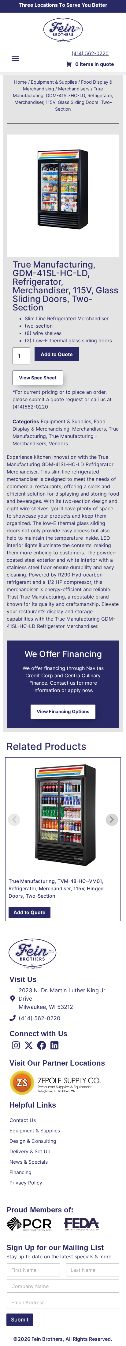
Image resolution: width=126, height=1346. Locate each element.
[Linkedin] (54, 1045)
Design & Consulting (32, 1141)
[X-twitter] (28, 1045)
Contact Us (22, 1120)
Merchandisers (74, 89)
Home (20, 82)
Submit (19, 1320)
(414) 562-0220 (90, 53)
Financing (20, 1172)
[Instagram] (15, 1045)
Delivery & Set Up (29, 1151)
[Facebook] (41, 1045)
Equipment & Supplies (54, 82)
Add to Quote (57, 354)
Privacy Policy (25, 1183)
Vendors (58, 443)
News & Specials (28, 1162)
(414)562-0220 (30, 407)
